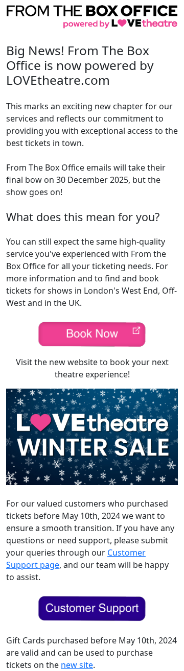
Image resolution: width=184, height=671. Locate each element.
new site (77, 664)
